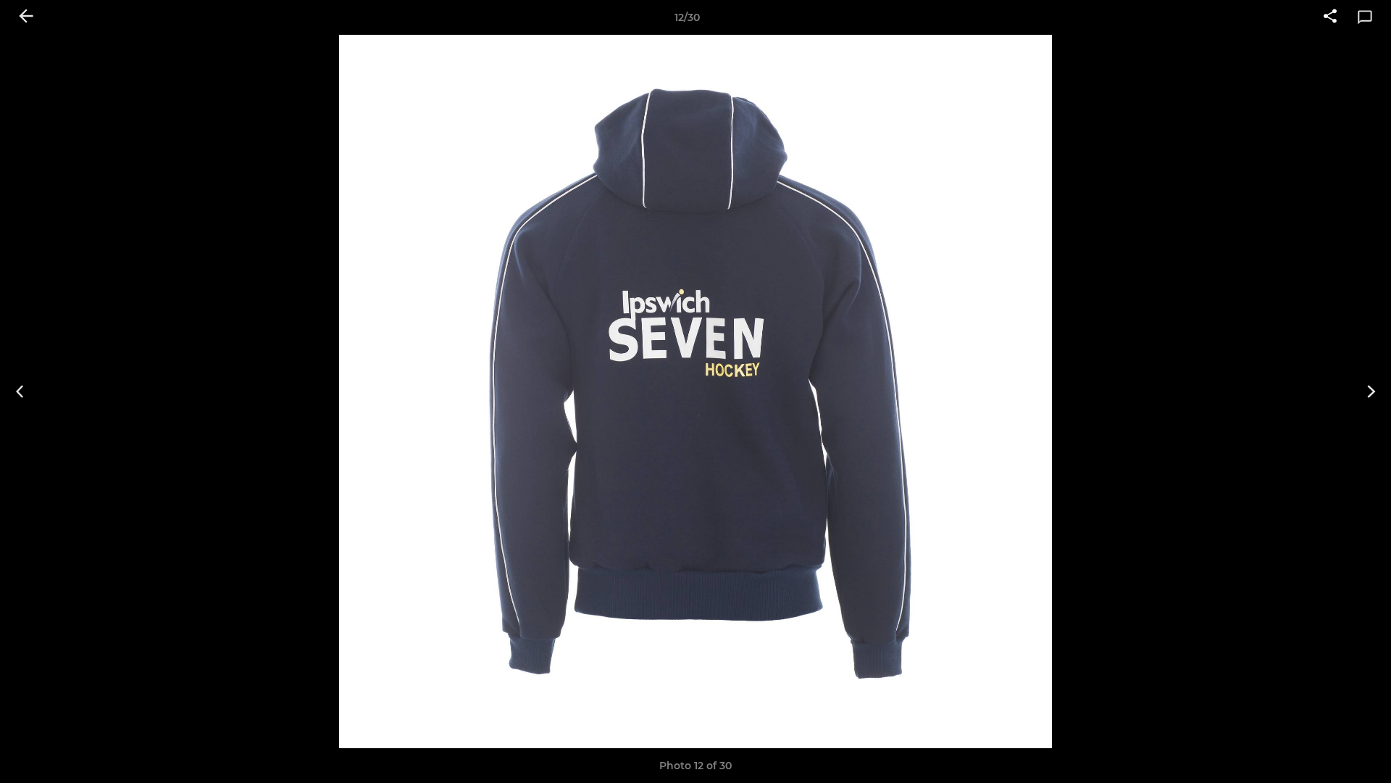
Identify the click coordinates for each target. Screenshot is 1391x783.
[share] (1330, 17)
